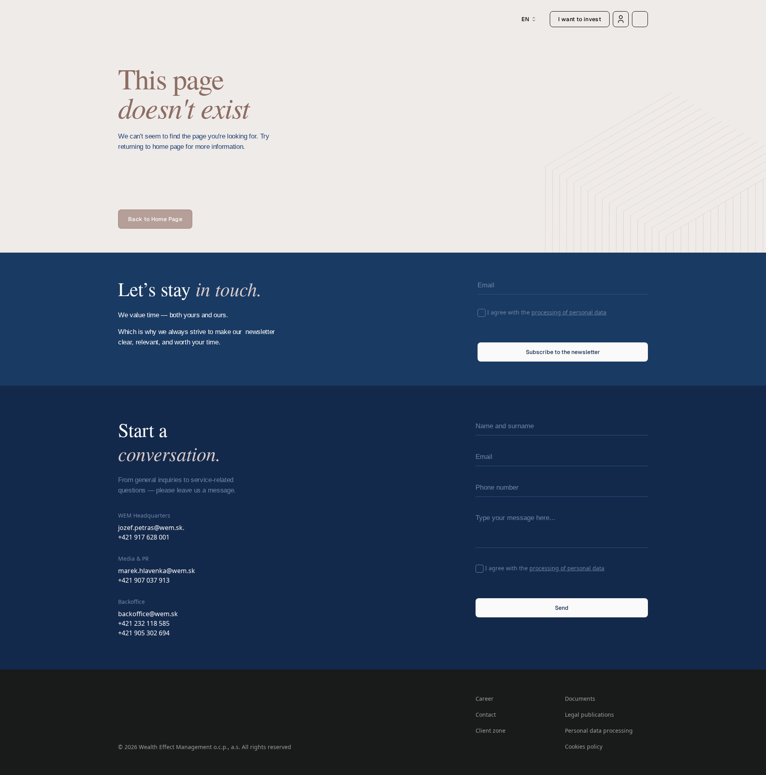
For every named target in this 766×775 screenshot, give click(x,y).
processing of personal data (568, 312)
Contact (486, 714)
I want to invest (579, 19)
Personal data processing (599, 730)
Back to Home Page (155, 219)
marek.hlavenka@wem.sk (156, 570)
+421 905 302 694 (144, 633)
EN (525, 19)
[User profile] (621, 19)
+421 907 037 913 (144, 580)
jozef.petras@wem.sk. (151, 527)
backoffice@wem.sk (148, 613)
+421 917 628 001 (144, 537)
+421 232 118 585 (144, 623)
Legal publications (589, 714)
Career (485, 698)
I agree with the (546, 312)
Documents (580, 698)
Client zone (490, 730)
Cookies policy (583, 746)
